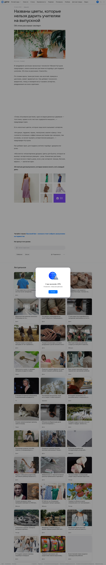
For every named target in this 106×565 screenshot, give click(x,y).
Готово (53, 292)
